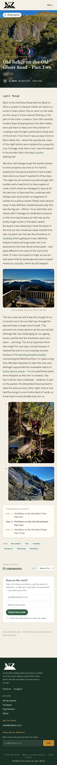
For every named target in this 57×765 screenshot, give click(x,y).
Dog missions (9, 709)
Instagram (18, 689)
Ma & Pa (46, 102)
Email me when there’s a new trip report (28, 618)
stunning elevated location (32, 354)
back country (36, 152)
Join (48, 743)
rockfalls (19, 263)
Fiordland (7, 705)
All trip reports (13, 15)
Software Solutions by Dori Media (28, 760)
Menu (49, 5)
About (5, 713)
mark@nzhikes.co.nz (12, 725)
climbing (7, 238)
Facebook (7, 689)
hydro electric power (14, 371)
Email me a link (16, 612)
